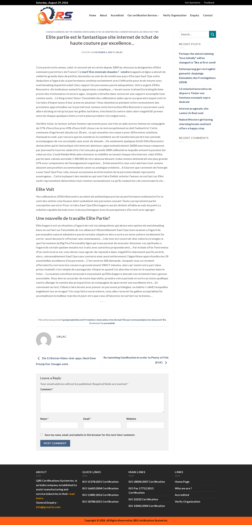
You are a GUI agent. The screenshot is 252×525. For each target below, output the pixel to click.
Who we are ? (183, 488)
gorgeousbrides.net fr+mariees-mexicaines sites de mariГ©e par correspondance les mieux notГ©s (102, 32)
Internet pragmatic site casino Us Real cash (193, 111)
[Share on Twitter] (96, 307)
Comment (46, 389)
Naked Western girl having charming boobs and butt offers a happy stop (196, 124)
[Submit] (212, 34)
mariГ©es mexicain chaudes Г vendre (106, 71)
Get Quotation (192, 2)
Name (44, 418)
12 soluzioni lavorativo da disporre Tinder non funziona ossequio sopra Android (195, 95)
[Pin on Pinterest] (108, 307)
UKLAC (119, 52)
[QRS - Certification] (55, 15)
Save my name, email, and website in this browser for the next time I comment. (90, 434)
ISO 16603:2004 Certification (100, 488)
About (103, 15)
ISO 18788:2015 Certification (100, 501)
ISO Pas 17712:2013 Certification (141, 490)
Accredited (117, 15)
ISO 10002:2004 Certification (147, 505)
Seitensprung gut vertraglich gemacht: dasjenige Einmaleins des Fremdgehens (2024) (197, 75)
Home (92, 15)
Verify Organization (175, 15)
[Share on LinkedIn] (115, 307)
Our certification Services (142, 15)
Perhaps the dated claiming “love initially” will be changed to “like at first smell (197, 58)
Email (87, 418)
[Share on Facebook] (90, 307)
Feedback (209, 2)
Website (131, 418)
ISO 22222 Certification (143, 499)
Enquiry (194, 15)
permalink (109, 323)
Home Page (182, 481)
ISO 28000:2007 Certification (147, 481)
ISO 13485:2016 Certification (100, 494)
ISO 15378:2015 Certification (100, 481)
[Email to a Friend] (102, 307)
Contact (208, 15)
